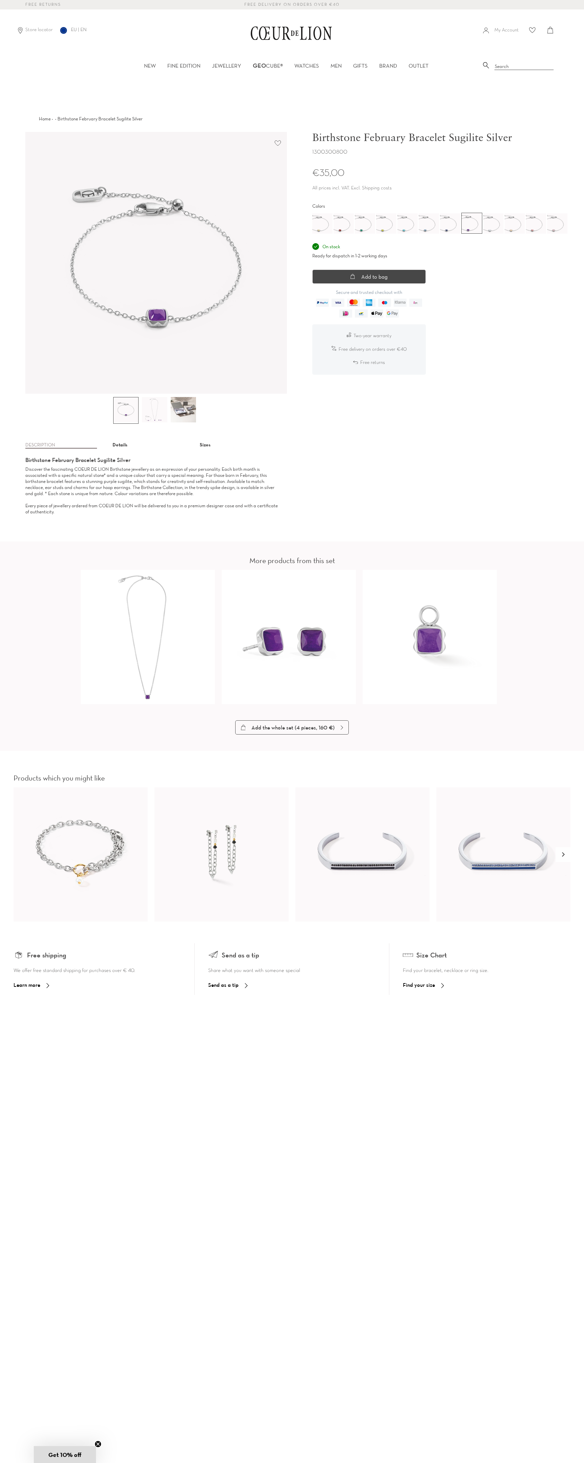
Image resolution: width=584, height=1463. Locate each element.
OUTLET (419, 65)
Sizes (205, 445)
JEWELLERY (226, 65)
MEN (336, 65)
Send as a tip (223, 984)
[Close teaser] (98, 1444)
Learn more (27, 984)
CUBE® (268, 65)
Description (40, 445)
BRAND (388, 65)
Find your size (419, 984)
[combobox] (524, 66)
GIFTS (360, 65)
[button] (563, 854)
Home (45, 119)
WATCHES (306, 65)
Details (120, 445)
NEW (150, 65)
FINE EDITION (183, 65)
